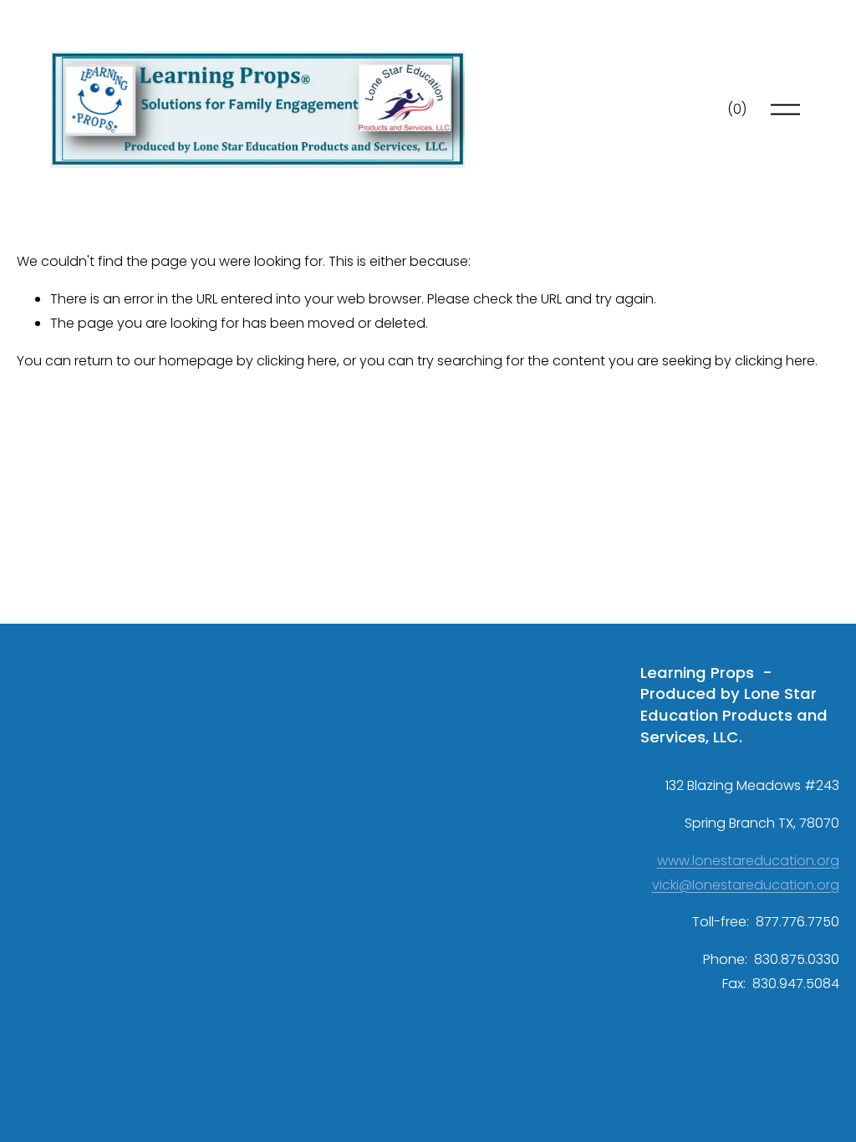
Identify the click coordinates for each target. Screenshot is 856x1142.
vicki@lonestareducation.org (745, 885)
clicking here (297, 360)
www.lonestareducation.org (748, 860)
